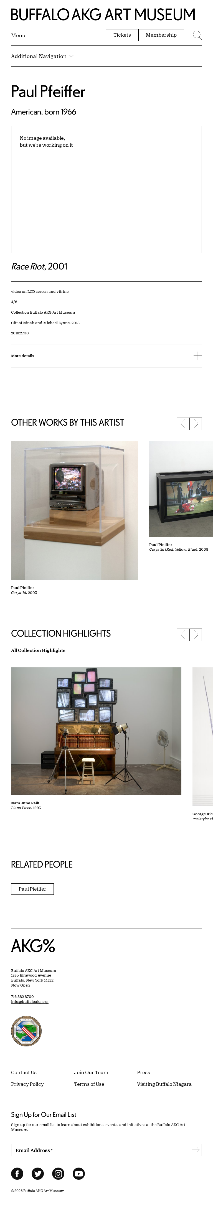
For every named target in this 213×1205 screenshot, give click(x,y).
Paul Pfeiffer (48, 91)
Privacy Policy (27, 1084)
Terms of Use (89, 1084)
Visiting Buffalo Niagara (164, 1084)
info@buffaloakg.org (30, 1001)
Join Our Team (91, 1072)
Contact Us (24, 1072)
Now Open (20, 985)
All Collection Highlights (38, 650)
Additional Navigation (39, 56)
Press (143, 1072)
